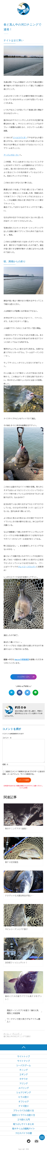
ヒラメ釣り (23, 1097)
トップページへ (23, 677)
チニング (15, 1034)
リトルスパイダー (20, 137)
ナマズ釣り (23, 1106)
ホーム (6, 1034)
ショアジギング (23, 1092)
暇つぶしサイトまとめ (23, 1124)
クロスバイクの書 (23, 1133)
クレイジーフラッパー (27, 567)
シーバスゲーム (23, 1065)
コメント (6, 738)
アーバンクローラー (11, 155)
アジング (23, 1083)
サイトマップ (23, 1061)
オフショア (23, 1101)
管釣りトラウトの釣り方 (23, 1115)
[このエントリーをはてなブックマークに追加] (12, 692)
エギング (23, 1074)
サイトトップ (23, 1056)
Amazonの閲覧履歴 (22, 659)
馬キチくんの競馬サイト (23, 1129)
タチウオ (23, 1079)
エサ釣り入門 (23, 1120)
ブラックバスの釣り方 (23, 1111)
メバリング (23, 1088)
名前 (5, 764)
